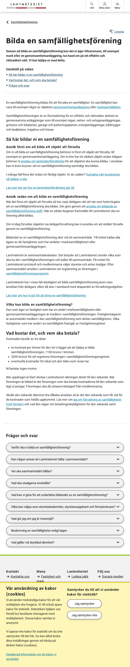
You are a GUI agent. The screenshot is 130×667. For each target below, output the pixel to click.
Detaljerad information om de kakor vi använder (31, 657)
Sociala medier (112, 576)
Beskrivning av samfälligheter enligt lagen (39, 530)
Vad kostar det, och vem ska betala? (33, 80)
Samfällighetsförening (24, 22)
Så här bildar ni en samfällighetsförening (36, 75)
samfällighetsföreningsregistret (27, 273)
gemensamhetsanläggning (71, 107)
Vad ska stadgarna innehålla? (31, 483)
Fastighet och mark (49, 579)
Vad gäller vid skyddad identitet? (33, 542)
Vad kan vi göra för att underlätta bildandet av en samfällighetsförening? (59, 495)
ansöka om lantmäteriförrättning (42, 161)
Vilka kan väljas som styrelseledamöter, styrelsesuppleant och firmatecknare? (63, 507)
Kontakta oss (20, 576)
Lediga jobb (80, 576)
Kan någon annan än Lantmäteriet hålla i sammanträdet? (49, 459)
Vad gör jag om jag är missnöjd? (32, 518)
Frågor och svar (19, 85)
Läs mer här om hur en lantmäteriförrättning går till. (40, 187)
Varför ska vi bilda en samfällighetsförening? (41, 447)
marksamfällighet (109, 107)
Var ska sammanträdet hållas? (31, 471)
